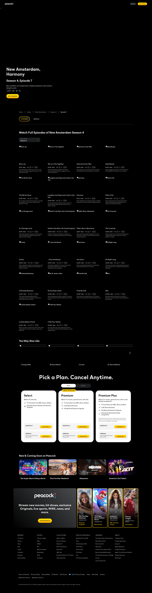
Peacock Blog (21, 558)
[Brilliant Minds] (62, 353)
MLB (38, 555)
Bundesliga (40, 552)
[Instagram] (131, 573)
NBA (38, 541)
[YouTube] (126, 573)
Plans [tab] (68, 385)
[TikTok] (122, 573)
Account (117, 544)
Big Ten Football (41, 549)
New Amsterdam (40, 112)
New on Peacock (61, 541)
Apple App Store (119, 546)
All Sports (40, 558)
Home (21, 112)
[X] (117, 578)
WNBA (39, 544)
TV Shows (20, 538)
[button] (33, 467)
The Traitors (79, 546)
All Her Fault (79, 549)
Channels (20, 552)
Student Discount (120, 555)
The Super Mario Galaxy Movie (104, 538)
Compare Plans (119, 538)
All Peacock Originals (82, 558)
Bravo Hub (59, 549)
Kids (19, 546)
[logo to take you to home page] (9, 4)
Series (29, 112)
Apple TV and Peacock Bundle (123, 552)
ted (77, 555)
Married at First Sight (82, 538)
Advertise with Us (24, 577)
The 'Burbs (79, 552)
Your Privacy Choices (78, 574)
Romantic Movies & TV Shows (65, 555)
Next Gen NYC (99, 544)
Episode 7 (64, 112)
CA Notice (55, 574)
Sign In (133, 3)
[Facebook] (117, 573)
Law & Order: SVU (100, 560)
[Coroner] (91, 353)
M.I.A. (77, 541)
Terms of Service (23, 574)
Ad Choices (63, 574)
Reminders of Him (100, 541)
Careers (102, 574)
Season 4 (53, 112)
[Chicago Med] (33, 353)
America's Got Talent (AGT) (103, 549)
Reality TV (59, 544)
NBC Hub (59, 552)
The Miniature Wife (81, 544)
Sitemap (20, 555)
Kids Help (95, 574)
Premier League (41, 538)
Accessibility (46, 574)
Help (88, 574)
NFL (38, 546)
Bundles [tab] (83, 385)
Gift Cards (118, 558)
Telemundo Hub (61, 558)
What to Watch (61, 538)
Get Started (142, 3)
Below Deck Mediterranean (103, 552)
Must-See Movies (62, 546)
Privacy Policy (35, 574)
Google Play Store (120, 549)
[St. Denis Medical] (120, 353)
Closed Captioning (120, 541)
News (19, 544)
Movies (20, 541)
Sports (19, 549)
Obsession (98, 546)
